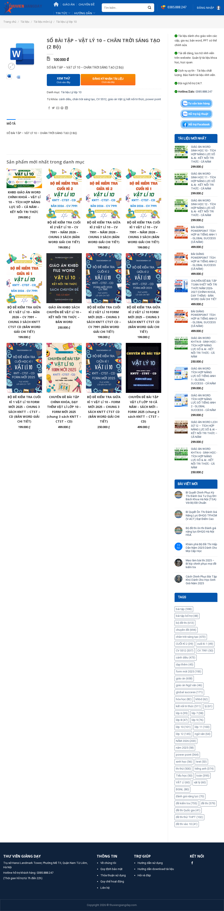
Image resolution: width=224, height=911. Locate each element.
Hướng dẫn (83, 13)
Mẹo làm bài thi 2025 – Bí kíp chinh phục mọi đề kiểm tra (201, 564)
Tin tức (61, 13)
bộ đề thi (185, 622)
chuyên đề (186, 629)
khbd (202, 699)
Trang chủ (9, 21)
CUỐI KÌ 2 (184, 643)
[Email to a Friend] (57, 108)
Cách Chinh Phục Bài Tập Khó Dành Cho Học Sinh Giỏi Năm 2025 (201, 580)
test (201, 761)
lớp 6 (182, 713)
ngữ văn (202, 734)
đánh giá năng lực (190, 796)
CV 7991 (205, 650)
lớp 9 (197, 720)
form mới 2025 (188, 671)
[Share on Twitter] (53, 108)
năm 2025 (185, 747)
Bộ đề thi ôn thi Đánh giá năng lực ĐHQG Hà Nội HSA (201, 531)
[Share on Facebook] (49, 108)
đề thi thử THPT (189, 817)
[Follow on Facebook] (192, 863)
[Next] (34, 54)
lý (208, 706)
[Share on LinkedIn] (66, 108)
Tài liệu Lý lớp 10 (66, 21)
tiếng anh (204, 768)
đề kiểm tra (186, 803)
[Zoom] (11, 66)
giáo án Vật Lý (116, 99)
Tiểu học (184, 775)
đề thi (208, 803)
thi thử (183, 768)
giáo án (184, 678)
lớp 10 (183, 727)
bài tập (184, 609)
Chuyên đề (86, 4)
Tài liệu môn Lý (42, 21)
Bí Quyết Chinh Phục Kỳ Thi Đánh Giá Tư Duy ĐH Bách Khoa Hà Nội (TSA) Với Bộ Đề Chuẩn (201, 497)
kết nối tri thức (188, 706)
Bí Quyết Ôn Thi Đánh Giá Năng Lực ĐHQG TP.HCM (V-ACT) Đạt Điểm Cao (201, 515)
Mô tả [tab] (11, 123)
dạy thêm (184, 664)
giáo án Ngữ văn (189, 685)
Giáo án (69, 4)
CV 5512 (184, 650)
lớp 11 (202, 727)
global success (189, 692)
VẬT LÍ (183, 782)
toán (202, 775)
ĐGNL (182, 789)
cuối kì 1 (205, 643)
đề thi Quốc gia (188, 810)
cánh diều (185, 657)
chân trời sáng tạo (191, 636)
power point (187, 754)
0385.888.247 (204, 91)
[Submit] (149, 7)
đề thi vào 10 (187, 824)
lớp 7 (197, 713)
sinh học (184, 761)
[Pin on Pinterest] (62, 108)
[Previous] (13, 54)
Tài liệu (24, 21)
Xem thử (63, 80)
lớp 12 (183, 734)
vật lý (200, 782)
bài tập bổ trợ (187, 615)
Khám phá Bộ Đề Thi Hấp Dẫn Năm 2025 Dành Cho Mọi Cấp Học (201, 548)
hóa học (184, 699)
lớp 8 (182, 720)
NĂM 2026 (186, 741)
